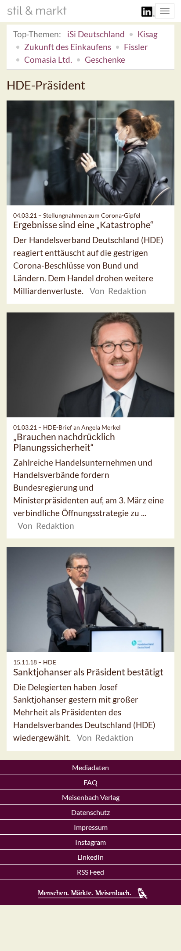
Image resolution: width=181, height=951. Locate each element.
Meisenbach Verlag (90, 797)
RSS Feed (90, 872)
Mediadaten (90, 767)
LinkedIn (90, 857)
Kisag (148, 34)
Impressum (91, 827)
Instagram (90, 842)
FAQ (90, 782)
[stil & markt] (37, 10)
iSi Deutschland (96, 34)
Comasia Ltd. (48, 59)
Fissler (136, 47)
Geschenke (105, 59)
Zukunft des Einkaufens (67, 47)
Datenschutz (90, 812)
